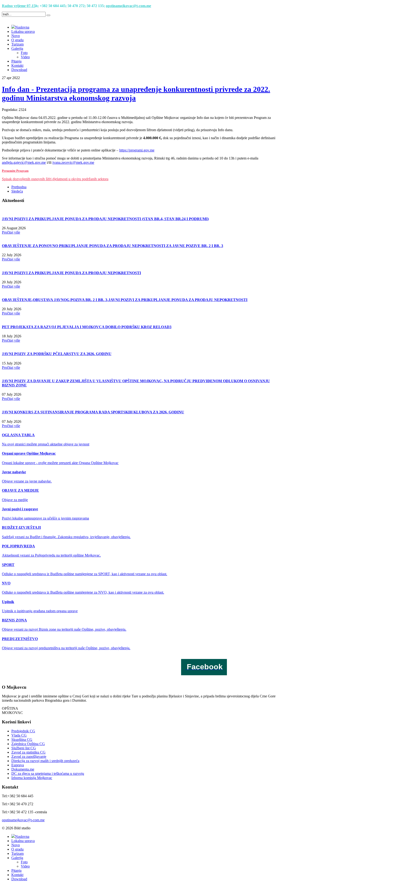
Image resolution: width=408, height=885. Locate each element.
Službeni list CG (23, 748)
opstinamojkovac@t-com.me (128, 6)
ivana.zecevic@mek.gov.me (73, 162)
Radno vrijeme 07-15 (18, 6)
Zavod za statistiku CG (28, 752)
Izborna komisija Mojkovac (31, 778)
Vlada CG (19, 735)
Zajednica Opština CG (28, 744)
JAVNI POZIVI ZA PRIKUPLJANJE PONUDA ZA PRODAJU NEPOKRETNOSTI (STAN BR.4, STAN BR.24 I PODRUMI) (105, 219)
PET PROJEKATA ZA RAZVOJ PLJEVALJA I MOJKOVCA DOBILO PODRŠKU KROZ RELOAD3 (86, 327)
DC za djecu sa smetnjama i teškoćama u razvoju (47, 774)
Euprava (17, 765)
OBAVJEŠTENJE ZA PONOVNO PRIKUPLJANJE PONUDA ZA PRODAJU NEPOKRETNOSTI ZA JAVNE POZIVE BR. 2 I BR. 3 (112, 246)
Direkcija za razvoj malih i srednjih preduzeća (45, 761)
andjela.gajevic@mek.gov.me (24, 162)
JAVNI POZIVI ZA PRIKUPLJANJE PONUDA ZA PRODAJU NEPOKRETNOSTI (71, 273)
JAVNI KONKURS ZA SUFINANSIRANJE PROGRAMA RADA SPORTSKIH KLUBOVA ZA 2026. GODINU (93, 412)
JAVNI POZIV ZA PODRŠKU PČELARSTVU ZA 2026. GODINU (56, 354)
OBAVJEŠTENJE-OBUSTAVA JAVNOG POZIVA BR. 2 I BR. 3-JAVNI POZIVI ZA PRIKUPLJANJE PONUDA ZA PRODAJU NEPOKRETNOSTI (124, 300)
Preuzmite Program (15, 170)
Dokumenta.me (22, 769)
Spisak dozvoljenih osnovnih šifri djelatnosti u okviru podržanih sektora (55, 179)
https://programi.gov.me (136, 150)
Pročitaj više (11, 232)
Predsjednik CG (23, 731)
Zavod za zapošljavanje (28, 757)
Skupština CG (21, 740)
